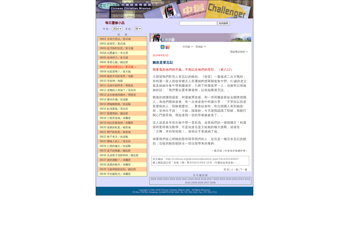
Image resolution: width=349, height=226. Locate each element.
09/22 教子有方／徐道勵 (114, 136)
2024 (166, 179)
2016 (216, 179)
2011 (247, 179)
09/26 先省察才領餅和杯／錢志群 (119, 155)
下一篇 (243, 169)
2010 (188, 182)
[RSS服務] (158, 47)
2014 (228, 179)
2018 (203, 179)
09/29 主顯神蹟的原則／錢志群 (118, 169)
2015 (222, 179)
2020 (191, 179)
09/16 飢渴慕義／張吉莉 (114, 108)
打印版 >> (188, 46)
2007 (206, 182)
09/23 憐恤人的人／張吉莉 (115, 141)
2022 (178, 179)
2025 (160, 179)
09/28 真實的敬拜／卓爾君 (115, 164)
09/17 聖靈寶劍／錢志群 (114, 113)
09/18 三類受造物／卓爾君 (115, 118)
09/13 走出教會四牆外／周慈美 (118, 94)
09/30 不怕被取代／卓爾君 (115, 173)
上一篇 (234, 169)
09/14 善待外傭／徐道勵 (114, 99)
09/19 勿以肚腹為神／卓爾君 (116, 122)
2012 (241, 179)
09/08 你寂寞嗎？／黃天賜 (115, 71)
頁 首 (226, 169)
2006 (213, 182)
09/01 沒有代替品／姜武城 (115, 38)
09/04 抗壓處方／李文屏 (114, 52)
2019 (197, 179)
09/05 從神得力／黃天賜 (114, 57)
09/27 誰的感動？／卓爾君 (115, 159)
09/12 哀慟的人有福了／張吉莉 (118, 90)
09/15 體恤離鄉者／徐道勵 (115, 104)
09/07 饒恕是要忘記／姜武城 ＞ (118, 66)
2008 (200, 182)
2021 (185, 179)
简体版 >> (201, 46)
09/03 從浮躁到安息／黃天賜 (116, 48)
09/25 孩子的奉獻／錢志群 (115, 150)
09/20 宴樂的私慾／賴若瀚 (115, 127)
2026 (153, 179)
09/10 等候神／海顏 (111, 80)
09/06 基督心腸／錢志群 (114, 62)
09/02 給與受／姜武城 (112, 43)
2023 (172, 179)
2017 (210, 179)
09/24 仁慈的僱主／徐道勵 (115, 145)
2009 (194, 182)
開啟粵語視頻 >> (239, 51)
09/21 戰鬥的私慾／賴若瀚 (115, 132)
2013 (235, 179)
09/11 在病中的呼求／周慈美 (116, 85)
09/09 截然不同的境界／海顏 (116, 76)
